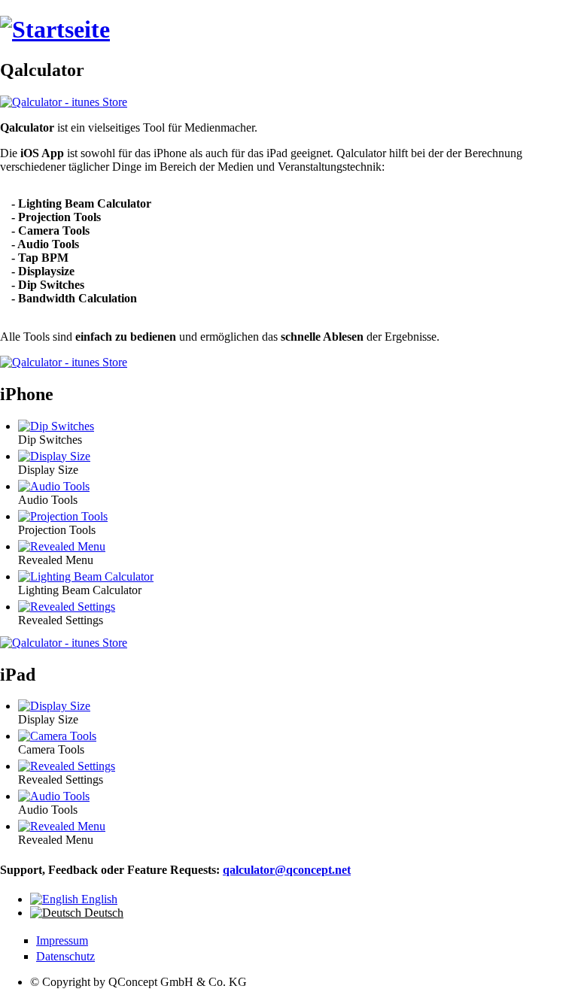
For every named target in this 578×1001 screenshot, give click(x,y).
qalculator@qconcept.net (287, 869)
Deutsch (102, 912)
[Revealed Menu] (61, 546)
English (97, 899)
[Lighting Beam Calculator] (86, 576)
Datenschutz (65, 956)
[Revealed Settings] (66, 606)
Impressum (62, 940)
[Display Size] (54, 456)
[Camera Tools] (57, 736)
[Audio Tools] (54, 486)
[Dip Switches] (56, 426)
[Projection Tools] (63, 516)
